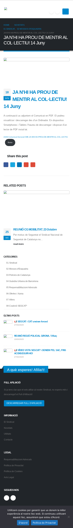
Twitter (12, 164)
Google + (26, 164)
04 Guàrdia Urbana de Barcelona (22, 281)
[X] (51, 11)
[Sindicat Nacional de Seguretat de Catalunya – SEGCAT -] (17, 9)
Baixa (10, 142)
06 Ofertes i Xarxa (14, 293)
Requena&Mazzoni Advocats (18, 459)
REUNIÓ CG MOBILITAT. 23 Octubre (35, 229)
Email (32, 164)
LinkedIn (19, 164)
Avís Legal (9, 477)
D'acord (23, 522)
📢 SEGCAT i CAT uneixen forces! (31, 321)
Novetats (8, 428)
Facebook (6, 164)
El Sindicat (9, 422)
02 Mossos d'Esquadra (17, 269)
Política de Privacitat (13, 465)
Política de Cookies (13, 471)
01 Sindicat (11, 263)
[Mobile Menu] (65, 11)
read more (18, 244)
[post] (8, 324)
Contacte (8, 439)
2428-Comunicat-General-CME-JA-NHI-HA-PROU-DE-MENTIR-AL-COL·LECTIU (36, 137)
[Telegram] (57, 11)
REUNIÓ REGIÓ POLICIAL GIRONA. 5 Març (35, 336)
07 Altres (10, 299)
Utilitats (7, 434)
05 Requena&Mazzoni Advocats (21, 287)
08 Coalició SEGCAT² (16, 306)
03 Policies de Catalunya (18, 275)
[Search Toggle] (67, 5)
